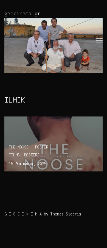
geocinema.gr (22, 13)
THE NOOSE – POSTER (24, 119)
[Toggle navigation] (99, 40)
